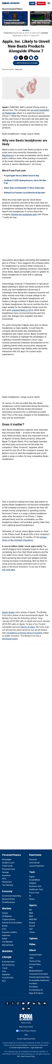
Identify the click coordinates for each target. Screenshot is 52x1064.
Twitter (21, 58)
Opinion (33, 938)
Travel (4, 968)
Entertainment (8, 962)
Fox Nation (33, 987)
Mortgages (6, 859)
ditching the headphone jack (24, 214)
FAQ (31, 967)
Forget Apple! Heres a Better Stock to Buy (21, 176)
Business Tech (35, 886)
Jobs (31, 958)
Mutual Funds (7, 945)
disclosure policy (10, 638)
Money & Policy (8, 899)
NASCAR (33, 919)
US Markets (7, 916)
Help (26, 1035)
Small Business (8, 902)
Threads (26, 58)
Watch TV (41, 3)
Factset (24, 1045)
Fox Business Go (36, 990)
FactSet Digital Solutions (20, 1048)
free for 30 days (27, 627)
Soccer (32, 926)
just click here (8, 569)
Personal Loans (8, 869)
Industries (6, 935)
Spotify (23, 1009)
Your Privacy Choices (28, 1031)
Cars (4, 971)
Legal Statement (36, 1048)
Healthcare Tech (36, 889)
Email (36, 58)
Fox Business (10, 3)
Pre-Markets (7, 942)
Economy (7, 891)
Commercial (34, 863)
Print (31, 58)
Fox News (33, 983)
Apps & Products (36, 993)
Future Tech (34, 893)
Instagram (18, 1003)
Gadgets (32, 883)
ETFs (4, 929)
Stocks (5, 913)
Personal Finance (11, 854)
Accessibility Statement (39, 980)
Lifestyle (6, 957)
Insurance (6, 875)
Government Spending (11, 896)
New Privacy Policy (26, 1027)
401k (4, 879)
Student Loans (8, 863)
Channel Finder (35, 955)
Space (32, 899)
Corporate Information (38, 974)
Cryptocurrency (8, 919)
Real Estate (35, 854)
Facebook (16, 58)
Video (32, 944)
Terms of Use (35, 961)
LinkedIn (34, 1003)
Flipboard (29, 1003)
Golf (31, 929)
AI (30, 896)
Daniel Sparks (8, 612)
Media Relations (36, 971)
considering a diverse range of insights (24, 633)
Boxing (32, 923)
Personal (33, 859)
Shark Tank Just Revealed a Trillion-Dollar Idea (24, 188)
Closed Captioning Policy (39, 977)
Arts (4, 981)
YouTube (23, 1003)
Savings (5, 872)
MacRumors (7, 155)
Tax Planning (7, 885)
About (32, 950)
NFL (30, 910)
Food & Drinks (7, 978)
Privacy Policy (35, 964)
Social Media (34, 880)
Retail (4, 939)
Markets (25, 30)
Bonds (4, 926)
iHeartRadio (29, 1009)
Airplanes (6, 974)
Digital (31, 877)
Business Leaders (9, 932)
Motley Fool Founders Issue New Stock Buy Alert (24, 193)
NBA (31, 913)
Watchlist (7, 951)
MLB (31, 916)
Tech (32, 872)
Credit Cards (7, 866)
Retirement (7, 882)
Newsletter (45, 1003)
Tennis (32, 932)
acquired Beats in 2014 (22, 310)
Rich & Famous (8, 965)
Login (32, 3)
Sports (33, 905)
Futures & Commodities (12, 923)
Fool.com (18, 69)
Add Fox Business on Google (27, 63)
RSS (39, 1003)
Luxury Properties (36, 866)
